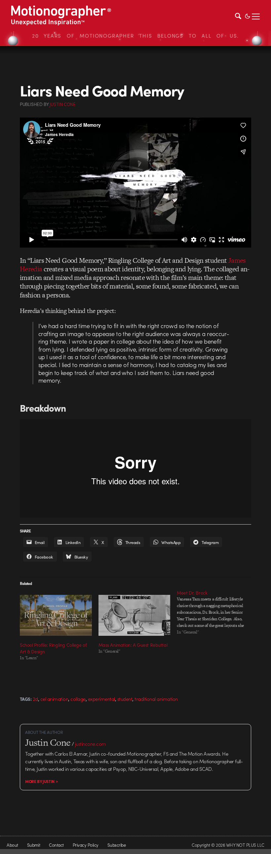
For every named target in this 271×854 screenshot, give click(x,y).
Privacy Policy (85, 845)
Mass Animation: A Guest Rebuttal (133, 644)
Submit (33, 845)
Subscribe (116, 845)
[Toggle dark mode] (247, 15)
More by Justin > (41, 781)
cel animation (54, 698)
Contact (56, 845)
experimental (101, 698)
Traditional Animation (156, 698)
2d (35, 698)
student (124, 698)
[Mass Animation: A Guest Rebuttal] (134, 615)
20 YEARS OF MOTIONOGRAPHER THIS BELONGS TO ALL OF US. (135, 35)
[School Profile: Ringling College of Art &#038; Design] (56, 615)
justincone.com (90, 743)
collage (77, 698)
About (12, 845)
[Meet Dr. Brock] (216, 612)
